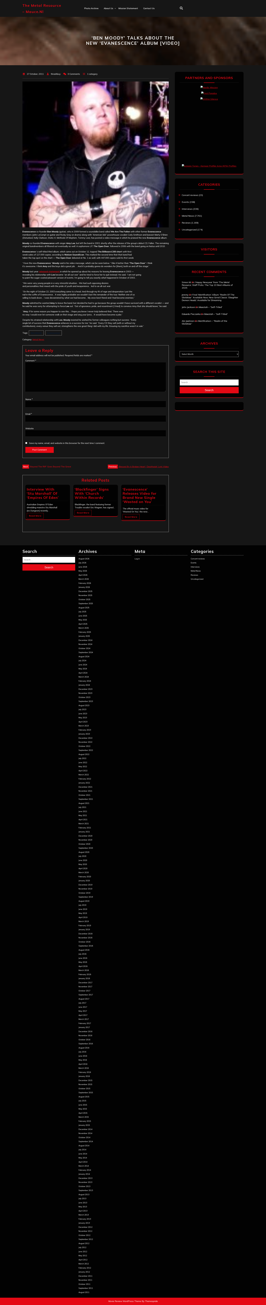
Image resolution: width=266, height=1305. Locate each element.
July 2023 (82, 709)
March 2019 (84, 921)
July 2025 (82, 612)
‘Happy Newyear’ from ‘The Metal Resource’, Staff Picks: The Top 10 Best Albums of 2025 (207, 285)
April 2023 (83, 722)
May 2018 (83, 962)
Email (28, 414)
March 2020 (84, 872)
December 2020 (85, 836)
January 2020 (84, 880)
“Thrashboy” (110, 14)
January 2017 (84, 1027)
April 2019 (83, 917)
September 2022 (86, 750)
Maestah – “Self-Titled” (210, 307)
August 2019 (84, 901)
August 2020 (84, 852)
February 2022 (85, 779)
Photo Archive (91, 8)
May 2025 (83, 620)
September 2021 (86, 799)
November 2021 (85, 791)
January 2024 (84, 685)
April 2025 (83, 624)
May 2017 (83, 1011)
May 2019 (83, 913)
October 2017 (84, 991)
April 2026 (83, 575)
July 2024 (82, 660)
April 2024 (83, 673)
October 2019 (84, 893)
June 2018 (83, 958)
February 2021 (85, 828)
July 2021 (82, 807)
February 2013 (85, 1219)
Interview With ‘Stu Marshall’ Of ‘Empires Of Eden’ (43, 493)
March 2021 (84, 823)
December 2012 (85, 1227)
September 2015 (86, 1092)
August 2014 (84, 1145)
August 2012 (84, 1243)
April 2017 (83, 1015)
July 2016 (82, 1052)
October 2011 (84, 1284)
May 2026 (83, 571)
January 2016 (84, 1076)
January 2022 (84, 783)
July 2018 (82, 954)
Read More (35, 515)
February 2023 (85, 730)
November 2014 (85, 1133)
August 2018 (84, 950)
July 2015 (82, 1101)
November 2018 (85, 938)
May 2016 (83, 1060)
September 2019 (86, 897)
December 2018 (85, 934)
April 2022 (83, 771)
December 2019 (85, 885)
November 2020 (85, 840)
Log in (137, 559)
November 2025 (85, 595)
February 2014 (85, 1170)
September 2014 (86, 1141)
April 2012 (83, 1260)
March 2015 (84, 1117)
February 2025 (85, 632)
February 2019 (85, 925)
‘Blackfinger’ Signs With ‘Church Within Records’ (92, 493)
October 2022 (84, 746)
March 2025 (84, 628)
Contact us (149, 8)
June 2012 (83, 1251)
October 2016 (84, 1040)
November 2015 (85, 1084)
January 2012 (84, 1272)
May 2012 (83, 1255)
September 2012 (86, 1239)
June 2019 (83, 909)
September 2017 (86, 995)
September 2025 (86, 603)
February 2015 (85, 1121)
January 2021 (84, 832)
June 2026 (83, 567)
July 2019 (82, 905)
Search (209, 390)
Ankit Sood (109, 20)
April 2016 (83, 1064)
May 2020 (83, 864)
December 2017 (85, 982)
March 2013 (84, 1215)
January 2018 (84, 978)
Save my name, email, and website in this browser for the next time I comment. (67, 443)
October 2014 (84, 1137)
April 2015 (83, 1113)
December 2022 (85, 738)
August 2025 (84, 607)
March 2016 (84, 1068)
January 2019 (84, 929)
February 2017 (85, 1023)
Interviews (187, 209)
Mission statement (128, 8)
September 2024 (86, 652)
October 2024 (84, 648)
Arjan (106, 26)
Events (185, 202)
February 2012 (85, 1268)
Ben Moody (36, 333)
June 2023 (83, 713)
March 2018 (84, 970)
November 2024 (85, 644)
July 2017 (82, 1003)
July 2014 (82, 1149)
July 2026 (82, 563)
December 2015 (85, 1080)
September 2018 (86, 946)
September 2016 (86, 1044)
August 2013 (84, 1194)
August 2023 (84, 705)
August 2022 (84, 754)
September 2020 (86, 848)
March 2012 (84, 1264)
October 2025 (84, 599)
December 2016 (85, 1031)
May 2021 (83, 815)
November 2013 (85, 1182)
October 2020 (84, 844)
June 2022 (83, 762)
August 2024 (84, 656)
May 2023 (83, 717)
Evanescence (53, 333)
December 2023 (85, 689)
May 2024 (83, 669)
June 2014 (83, 1154)
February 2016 (85, 1072)
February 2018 (85, 974)
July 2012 (82, 1247)
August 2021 (84, 803)
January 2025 (84, 636)
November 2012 (85, 1231)
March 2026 (84, 579)
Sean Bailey (110, 50)
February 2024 (85, 681)
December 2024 (85, 640)
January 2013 (84, 1223)
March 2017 (84, 1019)
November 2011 (85, 1280)
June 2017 (83, 1007)
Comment (30, 360)
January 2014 (84, 1174)
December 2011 (85, 1276)
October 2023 (84, 697)
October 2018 (84, 942)
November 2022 (85, 742)
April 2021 (83, 819)
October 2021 (84, 795)
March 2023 (84, 726)
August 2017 (84, 999)
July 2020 (82, 856)
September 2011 (86, 1288)
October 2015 (84, 1088)
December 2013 (85, 1178)
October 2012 (84, 1235)
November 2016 (85, 1035)
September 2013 (86, 1190)
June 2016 (83, 1056)
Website (29, 428)
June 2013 (83, 1203)
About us (108, 8)
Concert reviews (190, 195)
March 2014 (84, 1166)
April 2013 (83, 1211)
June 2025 (83, 616)
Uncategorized (189, 229)
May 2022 (83, 766)
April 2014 (83, 1162)
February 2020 (85, 876)
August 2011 (84, 1292)
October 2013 (84, 1186)
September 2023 (86, 701)
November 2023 (85, 693)
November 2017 (85, 986)
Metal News (38, 339)
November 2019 (85, 889)
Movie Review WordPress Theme (124, 1301)
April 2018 (83, 966)
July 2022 (82, 758)
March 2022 (84, 775)
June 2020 (83, 860)
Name (29, 399)
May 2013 (83, 1207)
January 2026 (84, 587)
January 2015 (84, 1125)
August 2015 (84, 1097)
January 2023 (84, 734)
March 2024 (84, 677)
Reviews (186, 222)
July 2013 (82, 1198)
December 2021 (85, 787)
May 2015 (83, 1109)
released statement (49, 271)
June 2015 (83, 1105)
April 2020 (83, 868)
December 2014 (85, 1129)
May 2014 (83, 1158)
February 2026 (85, 583)
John (106, 32)
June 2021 (83, 811)
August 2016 (84, 1048)
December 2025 (85, 591)
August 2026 (84, 559)
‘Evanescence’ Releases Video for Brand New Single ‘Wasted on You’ (140, 495)
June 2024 (83, 665)
